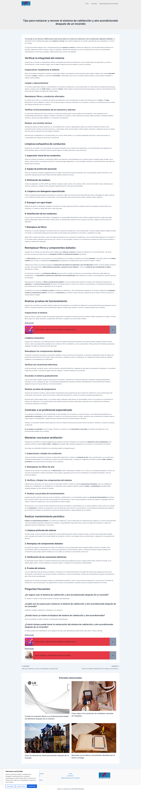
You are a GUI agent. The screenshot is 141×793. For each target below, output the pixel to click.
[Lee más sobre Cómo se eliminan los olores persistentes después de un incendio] (47, 738)
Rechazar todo (21, 786)
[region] (21, 779)
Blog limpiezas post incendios (109, 3)
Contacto (94, 3)
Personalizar (10, 786)
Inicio (87, 3)
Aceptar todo (31, 786)
